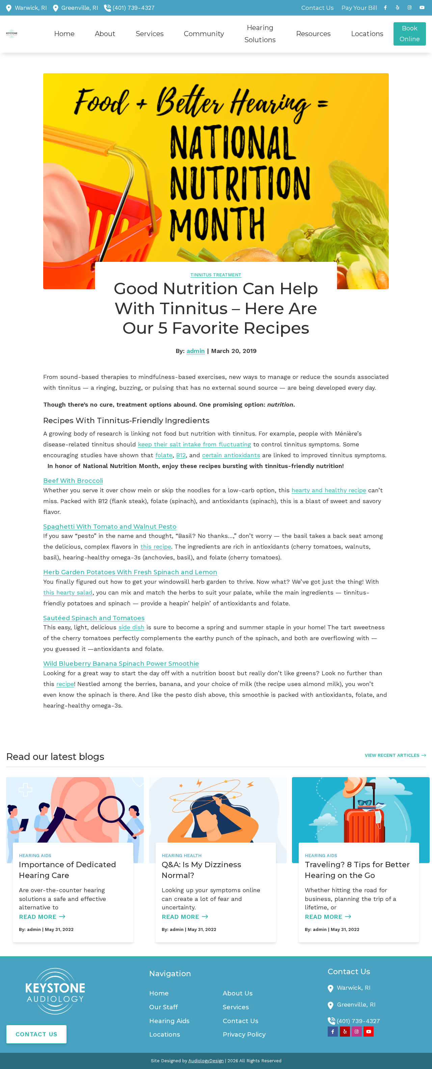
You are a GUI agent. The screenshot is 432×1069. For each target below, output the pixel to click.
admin (196, 350)
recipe (65, 683)
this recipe (155, 546)
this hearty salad (67, 592)
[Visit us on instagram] (410, 7)
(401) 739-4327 (134, 7)
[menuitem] (318, 8)
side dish (131, 627)
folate (163, 455)
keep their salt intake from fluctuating (194, 444)
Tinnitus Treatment (215, 274)
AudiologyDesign (206, 1060)
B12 (181, 455)
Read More (37, 916)
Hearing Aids (35, 855)
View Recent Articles (392, 755)
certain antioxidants (231, 455)
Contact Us (36, 1034)
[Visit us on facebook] (385, 7)
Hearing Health (181, 855)
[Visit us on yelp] (398, 7)
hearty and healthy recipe (329, 490)
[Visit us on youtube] (422, 7)
